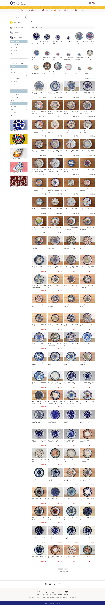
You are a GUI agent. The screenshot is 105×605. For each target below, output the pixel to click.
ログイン (38, 597)
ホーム (32, 16)
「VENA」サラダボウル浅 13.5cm (68, 58)
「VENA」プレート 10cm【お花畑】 (87, 169)
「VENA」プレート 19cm (36, 58)
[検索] (25, 17)
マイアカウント (32, 597)
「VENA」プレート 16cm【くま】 (54, 227)
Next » (66, 569)
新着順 (93, 78)
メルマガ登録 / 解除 (50, 597)
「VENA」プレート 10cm (57, 58)
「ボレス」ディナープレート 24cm (36, 42)
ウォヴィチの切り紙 (48, 10)
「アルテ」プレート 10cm (79, 72)
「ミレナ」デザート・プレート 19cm (89, 58)
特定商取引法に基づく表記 (61, 597)
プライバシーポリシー (71, 597)
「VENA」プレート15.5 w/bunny (89, 72)
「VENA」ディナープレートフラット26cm (89, 43)
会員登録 (43, 597)
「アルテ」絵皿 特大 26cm (47, 72)
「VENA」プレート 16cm (47, 58)
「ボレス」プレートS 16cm (57, 42)
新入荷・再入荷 (17, 22)
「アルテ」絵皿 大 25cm (57, 72)
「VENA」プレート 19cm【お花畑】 (71, 92)
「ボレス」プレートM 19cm (46, 42)
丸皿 (46, 16)
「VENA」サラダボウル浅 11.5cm (79, 58)
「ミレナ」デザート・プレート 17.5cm (36, 72)
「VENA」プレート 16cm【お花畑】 (71, 285)
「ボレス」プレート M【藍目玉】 (38, 537)
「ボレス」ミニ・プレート (68, 42)
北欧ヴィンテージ (37, 10)
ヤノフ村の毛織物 (80, 10)
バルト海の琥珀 (59, 10)
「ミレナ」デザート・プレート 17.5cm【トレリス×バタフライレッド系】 (55, 190)
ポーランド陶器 (27, 10)
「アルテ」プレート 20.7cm (68, 72)
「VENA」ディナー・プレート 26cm (79, 42)
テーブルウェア (38, 16)
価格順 (89, 78)
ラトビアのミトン (69, 10)
